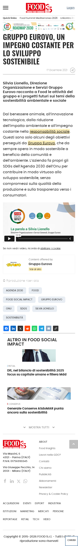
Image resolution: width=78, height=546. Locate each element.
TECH (36, 519)
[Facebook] (5, 481)
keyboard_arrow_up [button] (73, 444)
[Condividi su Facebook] (6, 328)
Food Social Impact (19, 299)
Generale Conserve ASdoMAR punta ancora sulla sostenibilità (35, 410)
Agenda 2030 (14, 290)
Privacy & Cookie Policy (53, 494)
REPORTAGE (10, 519)
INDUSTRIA (54, 503)
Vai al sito (35, 269)
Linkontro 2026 (68, 18)
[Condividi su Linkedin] (13, 328)
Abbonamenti (47, 481)
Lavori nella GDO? (50, 455)
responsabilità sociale (49, 131)
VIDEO (46, 519)
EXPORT (39, 503)
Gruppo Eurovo (41, 143)
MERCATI (43, 511)
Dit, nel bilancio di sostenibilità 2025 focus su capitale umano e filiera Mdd (37, 372)
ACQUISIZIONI (11, 503)
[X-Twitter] (19, 481)
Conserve (14, 404)
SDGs (23, 308)
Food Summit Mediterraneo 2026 (39, 18)
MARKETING (27, 511)
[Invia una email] (48, 328)
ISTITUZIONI (9, 511)
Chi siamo (45, 468)
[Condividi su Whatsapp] (34, 328)
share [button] (72, 70)
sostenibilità (14, 317)
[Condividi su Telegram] (41, 328)
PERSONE (58, 511)
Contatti (44, 461)
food (35, 290)
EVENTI (27, 503)
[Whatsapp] (25, 481)
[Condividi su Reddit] (27, 328)
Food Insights (47, 448)
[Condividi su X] (20, 328)
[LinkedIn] (12, 481)
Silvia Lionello (44, 308)
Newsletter (45, 487)
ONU (8, 308)
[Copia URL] (55, 328)
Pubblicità (45, 474)
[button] (6, 7)
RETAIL (11, 366)
